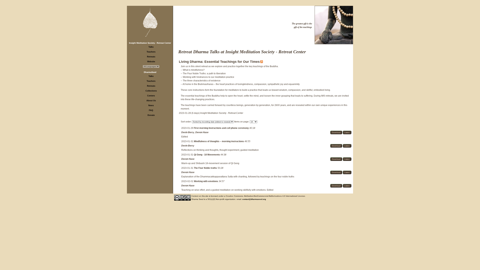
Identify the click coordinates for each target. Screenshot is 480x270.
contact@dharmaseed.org (254, 199)
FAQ (151, 110)
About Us (151, 100)
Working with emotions (206, 181)
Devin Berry (187, 132)
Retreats (151, 57)
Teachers (151, 52)
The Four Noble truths (206, 168)
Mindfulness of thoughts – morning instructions (219, 141)
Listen (347, 132)
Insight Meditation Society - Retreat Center (150, 43)
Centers (151, 95)
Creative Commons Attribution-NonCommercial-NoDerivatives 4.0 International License (265, 196)
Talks (151, 47)
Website (151, 61)
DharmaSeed (150, 72)
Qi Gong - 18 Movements (207, 154)
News (151, 105)
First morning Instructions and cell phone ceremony (221, 128)
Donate (151, 115)
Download (336, 132)
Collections (151, 91)
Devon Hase (201, 132)
